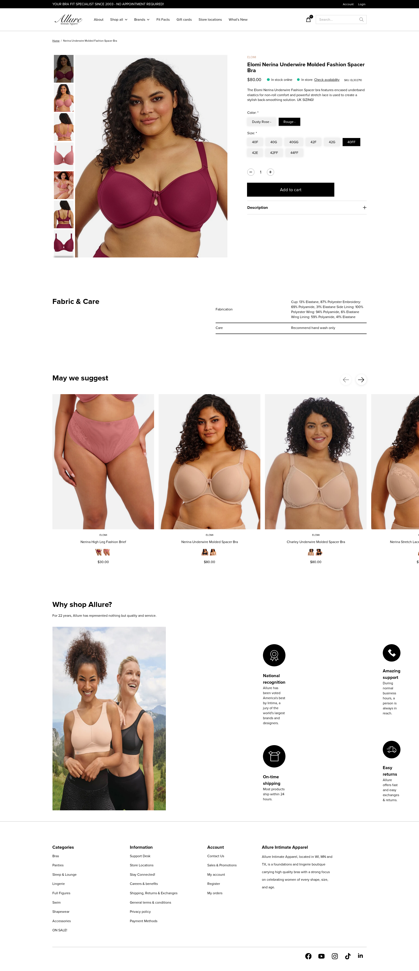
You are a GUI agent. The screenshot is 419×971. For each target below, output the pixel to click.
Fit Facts (163, 19)
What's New (238, 19)
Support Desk (140, 856)
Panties (58, 865)
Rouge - (289, 121)
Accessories (61, 920)
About (98, 19)
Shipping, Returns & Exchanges (153, 893)
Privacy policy (140, 911)
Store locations (210, 19)
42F (313, 142)
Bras (55, 856)
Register (213, 883)
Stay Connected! (142, 874)
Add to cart (290, 189)
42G (332, 142)
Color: (253, 112)
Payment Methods (143, 920)
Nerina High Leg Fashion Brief (103, 541)
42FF (274, 152)
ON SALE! (59, 930)
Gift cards (184, 19)
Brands (139, 19)
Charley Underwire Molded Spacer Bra (316, 541)
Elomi (251, 57)
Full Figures (61, 893)
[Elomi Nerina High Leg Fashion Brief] (103, 461)
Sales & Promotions (222, 865)
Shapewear (60, 911)
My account (216, 874)
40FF (351, 142)
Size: (252, 133)
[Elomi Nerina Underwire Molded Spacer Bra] (209, 461)
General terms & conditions (150, 902)
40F (255, 142)
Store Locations (141, 865)
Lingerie (58, 883)
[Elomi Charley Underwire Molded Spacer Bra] (316, 461)
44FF (294, 152)
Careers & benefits (144, 883)
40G (273, 142)
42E (255, 152)
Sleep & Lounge (64, 874)
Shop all (116, 19)
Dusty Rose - (261, 121)
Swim (56, 902)
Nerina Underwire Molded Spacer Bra (209, 541)
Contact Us (215, 856)
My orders (214, 893)
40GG (293, 142)
